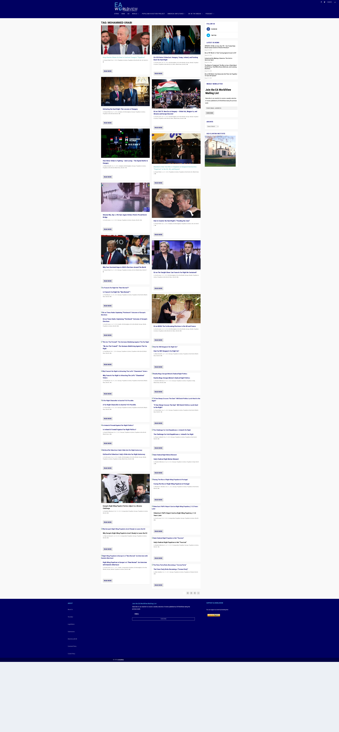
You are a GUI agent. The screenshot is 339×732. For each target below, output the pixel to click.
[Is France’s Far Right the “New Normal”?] (125, 288)
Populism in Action (122, 60)
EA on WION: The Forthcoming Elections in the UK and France (175, 326)
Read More (107, 71)
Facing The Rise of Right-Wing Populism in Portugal (171, 484)
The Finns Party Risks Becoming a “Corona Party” (171, 569)
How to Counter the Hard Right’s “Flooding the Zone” (172, 221)
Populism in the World (133, 60)
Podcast (209, 14)
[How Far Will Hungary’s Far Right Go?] (176, 347)
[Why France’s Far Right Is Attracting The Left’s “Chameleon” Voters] (125, 371)
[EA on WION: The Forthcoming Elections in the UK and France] (176, 308)
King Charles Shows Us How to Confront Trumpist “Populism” (124, 57)
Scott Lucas (107, 220)
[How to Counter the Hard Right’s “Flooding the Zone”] (176, 203)
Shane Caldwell (159, 437)
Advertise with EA (72, 639)
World (134, 14)
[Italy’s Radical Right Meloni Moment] (176, 455)
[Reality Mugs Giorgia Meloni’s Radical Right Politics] (176, 374)
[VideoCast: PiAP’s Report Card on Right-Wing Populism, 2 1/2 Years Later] (176, 507)
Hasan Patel (107, 60)
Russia (133, 220)
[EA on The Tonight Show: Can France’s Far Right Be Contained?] (176, 255)
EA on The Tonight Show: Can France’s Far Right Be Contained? (175, 272)
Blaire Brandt (107, 166)
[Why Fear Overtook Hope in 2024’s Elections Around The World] (125, 249)
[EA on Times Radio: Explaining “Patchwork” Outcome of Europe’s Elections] (125, 314)
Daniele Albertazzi (109, 511)
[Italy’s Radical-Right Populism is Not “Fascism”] (176, 538)
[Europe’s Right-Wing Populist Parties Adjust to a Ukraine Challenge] (125, 488)
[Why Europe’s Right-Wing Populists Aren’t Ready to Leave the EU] (125, 529)
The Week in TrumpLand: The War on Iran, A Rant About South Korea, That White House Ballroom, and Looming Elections (221, 67)
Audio (119, 324)
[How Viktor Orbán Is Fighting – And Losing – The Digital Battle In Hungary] (125, 143)
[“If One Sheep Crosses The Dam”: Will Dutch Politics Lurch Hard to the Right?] (176, 400)
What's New (117, 168)
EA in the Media (194, 14)
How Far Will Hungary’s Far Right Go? (166, 351)
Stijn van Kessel (108, 536)
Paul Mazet (107, 295)
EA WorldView (121, 659)
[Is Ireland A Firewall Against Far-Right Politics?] (125, 425)
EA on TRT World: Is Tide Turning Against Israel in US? (220, 53)
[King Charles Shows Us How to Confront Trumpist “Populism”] (125, 40)
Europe (133, 112)
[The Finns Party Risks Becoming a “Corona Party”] (176, 565)
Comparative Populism (127, 511)
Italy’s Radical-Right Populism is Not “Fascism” (170, 542)
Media (144, 324)
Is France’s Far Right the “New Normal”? (116, 292)
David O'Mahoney (108, 432)
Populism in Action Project (153, 14)
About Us (70, 609)
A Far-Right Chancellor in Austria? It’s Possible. (119, 405)
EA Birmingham (127, 112)
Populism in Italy (117, 459)
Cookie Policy (71, 653)
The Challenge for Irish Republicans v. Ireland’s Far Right (173, 434)
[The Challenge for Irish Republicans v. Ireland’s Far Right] (176, 430)
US (129, 14)
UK (140, 60)
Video (173, 64)
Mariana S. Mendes (160, 487)
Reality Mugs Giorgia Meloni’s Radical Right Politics (172, 378)
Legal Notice (71, 624)
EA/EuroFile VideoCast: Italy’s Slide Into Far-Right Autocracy (124, 454)
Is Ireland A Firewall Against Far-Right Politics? (119, 429)
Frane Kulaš (107, 407)
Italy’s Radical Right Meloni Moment (166, 459)
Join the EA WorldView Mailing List (218, 91)
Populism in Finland (189, 572)
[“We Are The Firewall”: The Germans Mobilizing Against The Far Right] (125, 342)
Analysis (120, 112)
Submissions (71, 631)
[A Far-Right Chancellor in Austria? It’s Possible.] (125, 401)
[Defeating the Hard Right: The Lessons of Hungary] (125, 91)
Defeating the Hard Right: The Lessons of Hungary (120, 109)
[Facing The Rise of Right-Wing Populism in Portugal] (176, 480)
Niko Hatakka (158, 572)
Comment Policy (72, 646)
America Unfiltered (176, 14)
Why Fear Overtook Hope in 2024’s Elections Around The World (124, 267)
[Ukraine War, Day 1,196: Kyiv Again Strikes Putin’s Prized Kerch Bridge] (125, 197)
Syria (116, 14)
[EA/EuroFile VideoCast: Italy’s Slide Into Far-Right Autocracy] (125, 450)
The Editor (70, 617)
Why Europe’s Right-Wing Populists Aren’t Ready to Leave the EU (125, 533)
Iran (123, 14)
